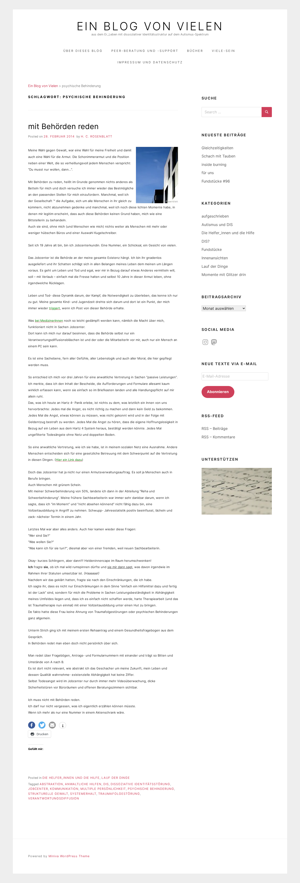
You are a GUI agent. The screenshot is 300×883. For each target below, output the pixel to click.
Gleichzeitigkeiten (217, 147)
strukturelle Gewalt (48, 793)
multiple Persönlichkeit (103, 789)
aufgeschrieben (215, 216)
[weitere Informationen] (62, 725)
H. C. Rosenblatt (96, 136)
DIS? (206, 241)
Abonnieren (218, 391)
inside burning (214, 164)
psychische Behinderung (151, 789)
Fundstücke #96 (216, 181)
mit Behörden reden (63, 126)
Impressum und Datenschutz (150, 62)
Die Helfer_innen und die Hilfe (71, 778)
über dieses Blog (83, 51)
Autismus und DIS (217, 224)
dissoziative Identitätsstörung (140, 784)
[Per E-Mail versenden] (52, 725)
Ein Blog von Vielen (150, 26)
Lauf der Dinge (115, 778)
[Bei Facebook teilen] (31, 725)
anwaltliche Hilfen (83, 784)
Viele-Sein (223, 51)
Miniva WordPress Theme (69, 856)
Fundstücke (212, 249)
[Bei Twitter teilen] (41, 725)
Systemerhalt (83, 793)
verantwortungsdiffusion (53, 798)
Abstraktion (51, 784)
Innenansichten (215, 258)
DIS (106, 784)
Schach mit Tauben (218, 156)
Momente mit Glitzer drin (224, 274)
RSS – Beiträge (215, 428)
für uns (208, 172)
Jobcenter (38, 789)
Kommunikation (64, 789)
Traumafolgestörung (119, 793)
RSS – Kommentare (218, 437)
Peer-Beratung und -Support (144, 51)
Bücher (195, 51)
